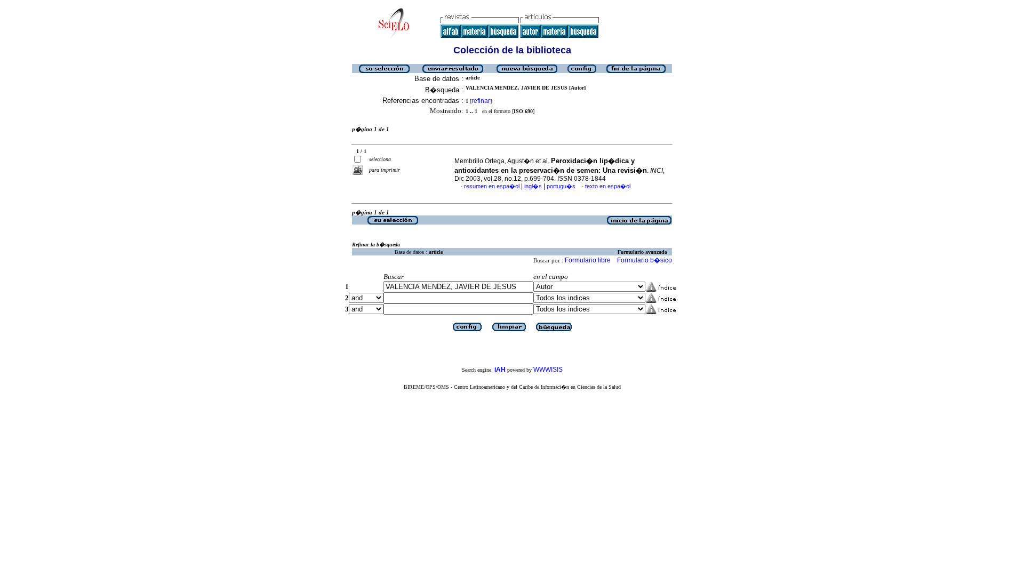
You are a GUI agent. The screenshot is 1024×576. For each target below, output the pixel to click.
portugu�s (561, 186)
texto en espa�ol (607, 186)
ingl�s (533, 186)
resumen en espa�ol (491, 186)
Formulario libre (588, 260)
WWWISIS (548, 369)
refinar (480, 101)
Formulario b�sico (644, 260)
